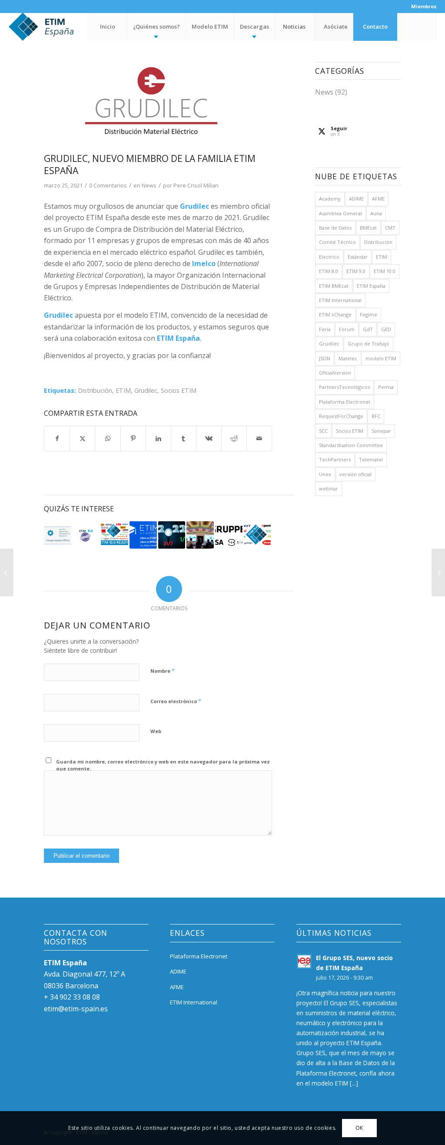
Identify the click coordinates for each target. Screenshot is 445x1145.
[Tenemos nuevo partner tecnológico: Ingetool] (438, 572)
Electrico (329, 256)
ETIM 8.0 (328, 271)
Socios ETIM (178, 390)
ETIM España (371, 286)
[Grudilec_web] (158, 105)
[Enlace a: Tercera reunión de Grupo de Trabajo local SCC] (57, 535)
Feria (325, 329)
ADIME (356, 198)
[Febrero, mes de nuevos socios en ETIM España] (6, 572)
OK (359, 1128)
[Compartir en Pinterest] (133, 438)
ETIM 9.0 (355, 271)
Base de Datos (335, 227)
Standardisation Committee (351, 445)
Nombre (162, 670)
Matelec (348, 358)
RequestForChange (341, 416)
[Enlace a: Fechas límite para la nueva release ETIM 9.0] (172, 535)
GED (386, 329)
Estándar (358, 256)
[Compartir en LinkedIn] (158, 438)
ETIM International (340, 300)
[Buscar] (416, 27)
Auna (376, 213)
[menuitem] (421, 6)
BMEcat (368, 227)
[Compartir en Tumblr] (183, 438)
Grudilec (145, 390)
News (149, 185)
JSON (324, 358)
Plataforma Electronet (344, 401)
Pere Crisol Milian (196, 185)
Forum (347, 329)
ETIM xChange (335, 314)
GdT (368, 329)
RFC (376, 416)
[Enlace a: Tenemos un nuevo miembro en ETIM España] (228, 535)
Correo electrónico (175, 701)
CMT (390, 227)
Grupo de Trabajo (368, 343)
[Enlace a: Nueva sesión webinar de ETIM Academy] (143, 535)
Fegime (368, 314)
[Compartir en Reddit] (234, 438)
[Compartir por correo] (259, 438)
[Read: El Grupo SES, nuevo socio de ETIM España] (304, 961)
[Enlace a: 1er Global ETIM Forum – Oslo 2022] (200, 535)
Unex (325, 474)
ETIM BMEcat (334, 286)
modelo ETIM (380, 358)
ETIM (123, 390)
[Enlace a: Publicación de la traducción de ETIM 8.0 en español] (86, 535)
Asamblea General (340, 213)
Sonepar (381, 431)
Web (155, 731)
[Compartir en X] (82, 438)
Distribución (95, 390)
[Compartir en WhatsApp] (107, 438)
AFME (378, 198)
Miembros (423, 6)
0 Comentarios (108, 185)
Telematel (371, 459)
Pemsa (386, 387)
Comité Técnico (337, 242)
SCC (323, 431)
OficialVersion (335, 372)
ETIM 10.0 (384, 271)
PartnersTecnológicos (344, 387)
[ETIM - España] (65, 27)
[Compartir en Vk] (208, 438)
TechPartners (335, 459)
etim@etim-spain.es (76, 1008)
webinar (328, 488)
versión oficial (355, 474)
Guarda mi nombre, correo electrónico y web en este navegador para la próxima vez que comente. (163, 765)
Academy (330, 198)
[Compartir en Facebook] (57, 438)
